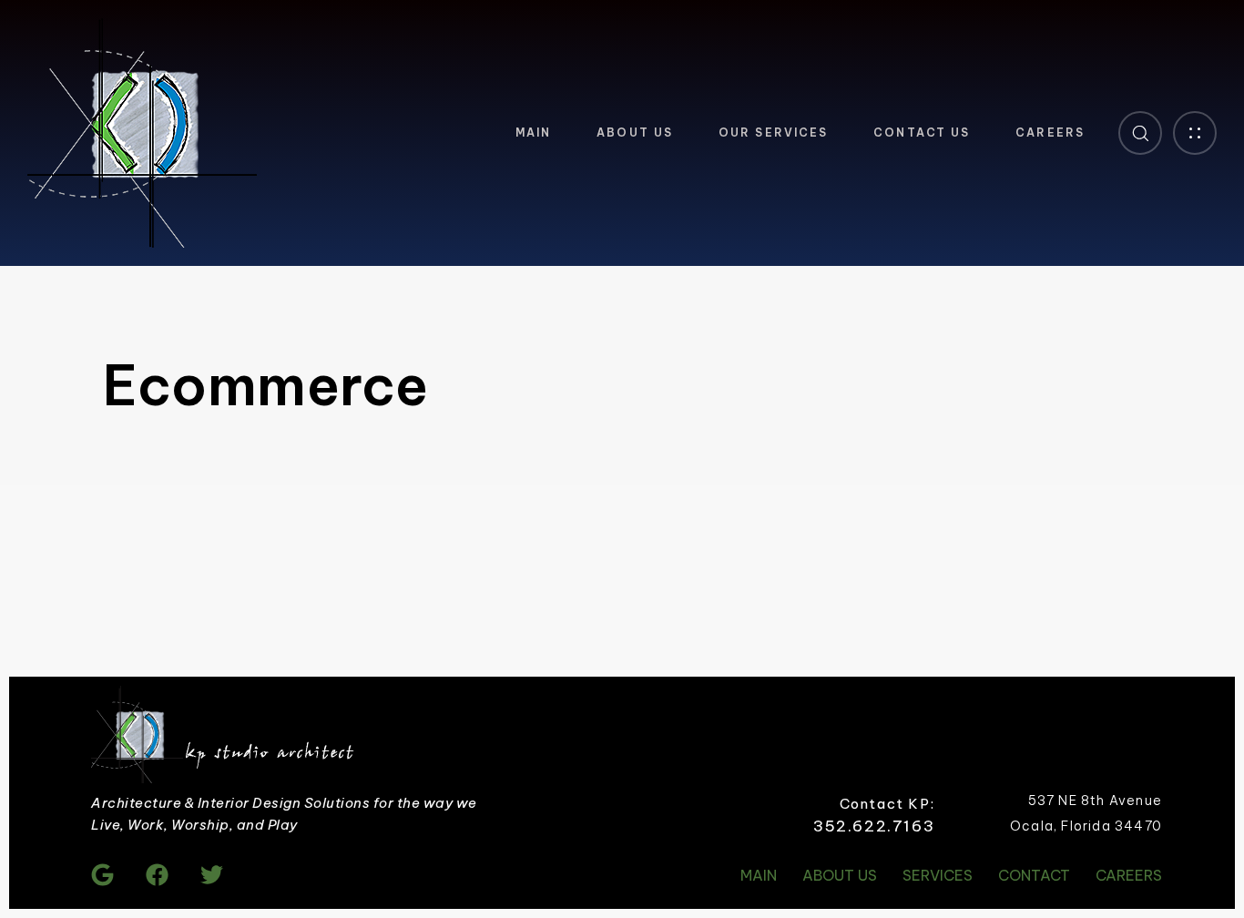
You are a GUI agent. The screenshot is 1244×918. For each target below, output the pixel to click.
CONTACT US (921, 132)
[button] (1140, 133)
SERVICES (937, 875)
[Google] (102, 874)
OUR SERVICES (773, 132)
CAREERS (1050, 132)
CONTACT (1034, 875)
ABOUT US (635, 132)
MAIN (533, 132)
